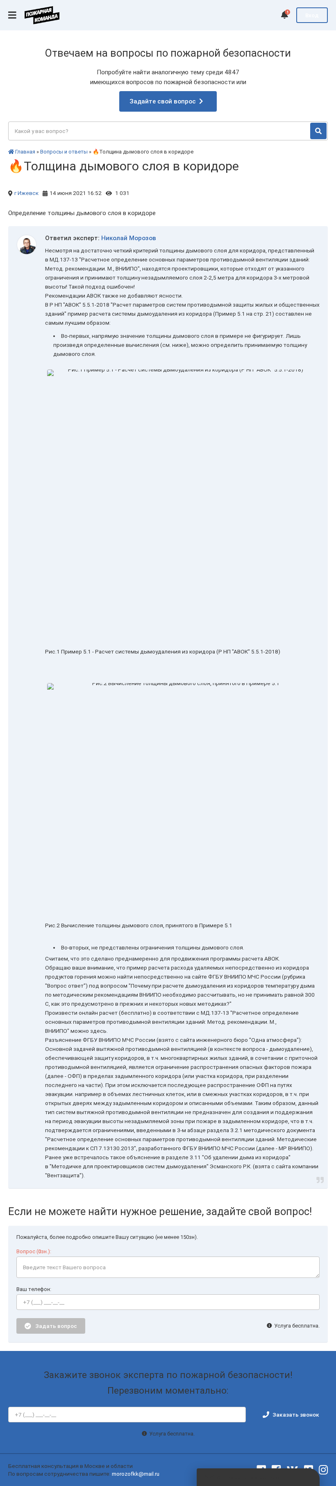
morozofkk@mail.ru (135, 1473)
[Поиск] (318, 131)
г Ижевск (26, 193)
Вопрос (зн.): (33, 1251)
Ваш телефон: (33, 1289)
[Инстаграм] (323, 1470)
